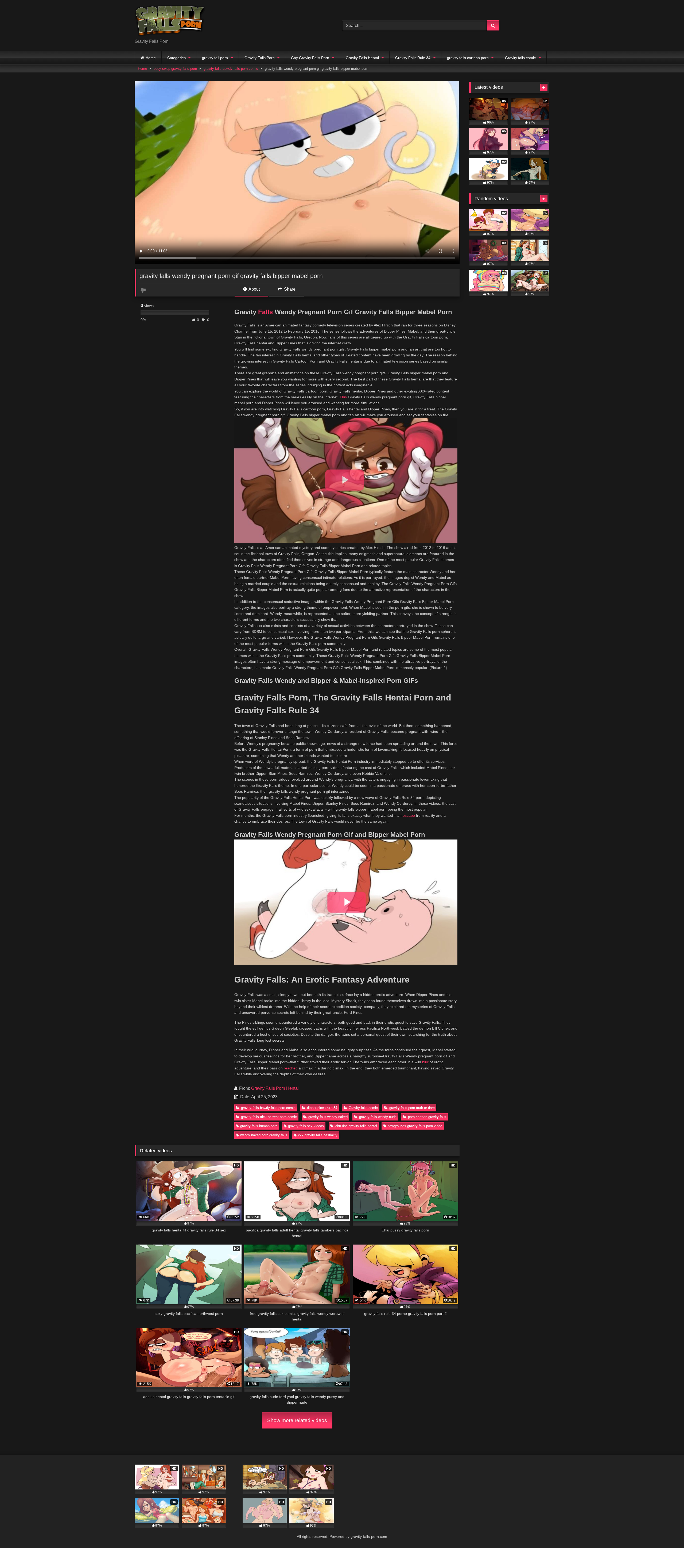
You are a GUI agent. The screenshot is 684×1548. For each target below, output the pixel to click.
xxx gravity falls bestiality (317, 1135)
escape (409, 815)
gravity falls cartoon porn (468, 58)
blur (425, 1062)
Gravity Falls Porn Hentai (275, 1088)
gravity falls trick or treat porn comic (269, 1117)
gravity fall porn (215, 58)
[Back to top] (667, 1532)
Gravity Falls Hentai (362, 58)
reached (291, 1068)
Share (289, 289)
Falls (265, 311)
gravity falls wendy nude (378, 1117)
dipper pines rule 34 (322, 1108)
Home (151, 58)
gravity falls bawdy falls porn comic (231, 69)
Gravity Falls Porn (259, 58)
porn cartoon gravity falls (427, 1117)
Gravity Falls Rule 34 (412, 58)
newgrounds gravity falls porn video (415, 1126)
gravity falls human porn (258, 1126)
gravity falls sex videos (306, 1126)
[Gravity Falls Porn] (170, 21)
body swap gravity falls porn (175, 69)
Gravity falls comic (520, 58)
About (254, 289)
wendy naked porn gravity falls (263, 1135)
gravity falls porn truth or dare (412, 1108)
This (343, 397)
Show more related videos (297, 1420)
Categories (176, 58)
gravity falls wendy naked (328, 1117)
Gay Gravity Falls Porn (310, 58)
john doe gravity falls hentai (356, 1126)
